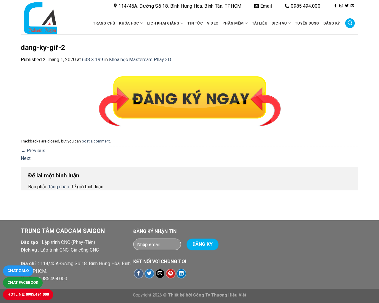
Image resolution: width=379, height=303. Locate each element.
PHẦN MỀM (233, 23)
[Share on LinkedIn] (181, 273)
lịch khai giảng (163, 23)
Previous (33, 150)
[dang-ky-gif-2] (189, 100)
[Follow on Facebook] (335, 6)
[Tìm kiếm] (350, 23)
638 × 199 (92, 59)
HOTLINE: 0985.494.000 (28, 294)
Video (212, 23)
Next (28, 158)
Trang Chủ (104, 23)
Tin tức (195, 23)
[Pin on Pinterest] (171, 273)
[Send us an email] (352, 6)
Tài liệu (259, 23)
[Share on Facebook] (139, 273)
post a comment (96, 141)
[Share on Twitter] (149, 273)
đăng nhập (58, 186)
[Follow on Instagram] (341, 6)
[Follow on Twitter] (347, 6)
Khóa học (129, 23)
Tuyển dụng (307, 23)
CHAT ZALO (18, 270)
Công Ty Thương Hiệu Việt (219, 295)
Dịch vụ (279, 23)
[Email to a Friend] (160, 273)
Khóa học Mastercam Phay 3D (140, 59)
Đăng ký (331, 23)
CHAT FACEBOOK (22, 282)
